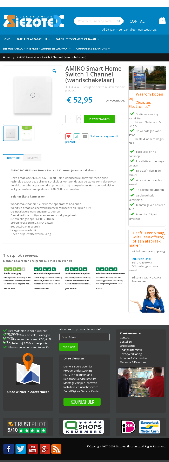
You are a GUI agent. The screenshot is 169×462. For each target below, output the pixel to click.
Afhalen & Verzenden (133, 358)
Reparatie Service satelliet (79, 379)
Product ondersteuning (77, 370)
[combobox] (98, 21)
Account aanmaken (154, 3)
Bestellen (126, 341)
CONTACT (138, 21)
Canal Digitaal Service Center (81, 391)
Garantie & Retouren (133, 362)
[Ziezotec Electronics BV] (34, 21)
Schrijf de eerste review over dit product (95, 88)
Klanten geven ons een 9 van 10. (28, 347)
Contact (124, 337)
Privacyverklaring (131, 354)
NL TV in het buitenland (77, 375)
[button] (54, 74)
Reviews (32, 158)
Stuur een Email (141, 259)
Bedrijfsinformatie (131, 350)
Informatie (13, 158)
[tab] (13, 157)
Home (7, 57)
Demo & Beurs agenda (77, 366)
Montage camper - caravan (80, 383)
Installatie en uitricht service (80, 387)
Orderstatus (127, 346)
